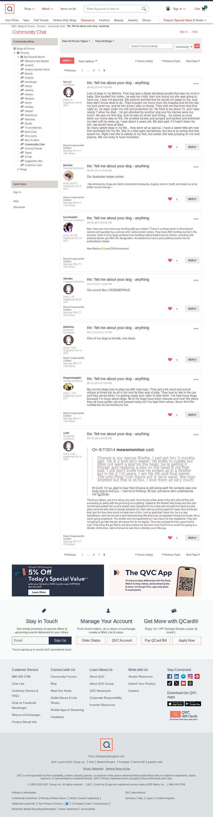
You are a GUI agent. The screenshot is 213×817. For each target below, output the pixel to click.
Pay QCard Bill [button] (156, 640)
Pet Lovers (31, 136)
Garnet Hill (139, 762)
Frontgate (124, 762)
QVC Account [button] (122, 640)
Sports (28, 123)
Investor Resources (102, 704)
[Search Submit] (145, 8)
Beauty (118, 20)
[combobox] (112, 9)
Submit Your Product (141, 683)
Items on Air (68, 8)
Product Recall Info (24, 722)
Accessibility (88, 809)
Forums (41, 26)
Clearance (87, 20)
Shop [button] (27, 8)
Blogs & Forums (26, 26)
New (26, 20)
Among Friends (33, 148)
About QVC (97, 676)
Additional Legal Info (23, 803)
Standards (19, 207)
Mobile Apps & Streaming (67, 709)
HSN (91, 762)
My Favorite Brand (34, 56)
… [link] (88, 70)
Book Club (31, 131)
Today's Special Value (37, 69)
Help (195, 31)
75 (74, 363)
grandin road (155, 762)
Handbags (31, 81)
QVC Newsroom (100, 690)
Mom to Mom (32, 140)
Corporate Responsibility (106, 697)
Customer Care (33, 165)
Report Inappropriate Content (73, 146)
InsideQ (29, 65)
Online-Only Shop (64, 20)
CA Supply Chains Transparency (90, 803)
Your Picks (12, 20)
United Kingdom (165, 798)
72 (74, 202)
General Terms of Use (117, 768)
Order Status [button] (91, 640)
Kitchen (29, 94)
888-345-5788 (21, 676)
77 (74, 541)
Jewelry (133, 20)
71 (74, 150)
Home (28, 102)
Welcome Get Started (37, 61)
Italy (141, 798)
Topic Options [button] (86, 61)
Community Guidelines (25, 798)
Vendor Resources (140, 676)
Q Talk (28, 156)
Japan (149, 798)
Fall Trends (41, 20)
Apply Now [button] (187, 640)
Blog (54, 683)
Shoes (146, 20)
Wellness (30, 119)
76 (74, 418)
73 (74, 264)
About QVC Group (102, 683)
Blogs (23, 169)
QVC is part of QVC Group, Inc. (68, 762)
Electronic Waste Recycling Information (34, 809)
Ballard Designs (106, 762)
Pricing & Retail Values (53, 798)
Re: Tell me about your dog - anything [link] (88, 25)
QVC (13, 26)
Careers (133, 690)
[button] (169, 9)
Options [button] (195, 83)
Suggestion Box (34, 161)
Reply (192, 147)
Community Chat (56, 26)
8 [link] (104, 70)
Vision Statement (68, 809)
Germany (130, 798)
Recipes (29, 98)
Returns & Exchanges (26, 714)
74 (74, 312)
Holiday (29, 106)
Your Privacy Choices (50, 803)
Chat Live (18, 683)
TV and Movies (33, 127)
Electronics (31, 115)
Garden (29, 111)
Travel (28, 152)
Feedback (57, 717)
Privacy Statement (93, 768)
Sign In (184, 31)
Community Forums (64, 676)
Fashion (104, 20)
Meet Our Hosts (61, 690)
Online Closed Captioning (84, 798)
